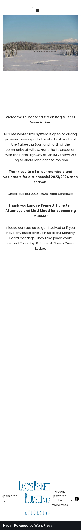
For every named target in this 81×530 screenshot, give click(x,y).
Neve (7, 525)
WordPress (60, 505)
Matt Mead (40, 210)
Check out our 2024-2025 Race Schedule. (40, 193)
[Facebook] (76, 500)
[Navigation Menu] (37, 10)
